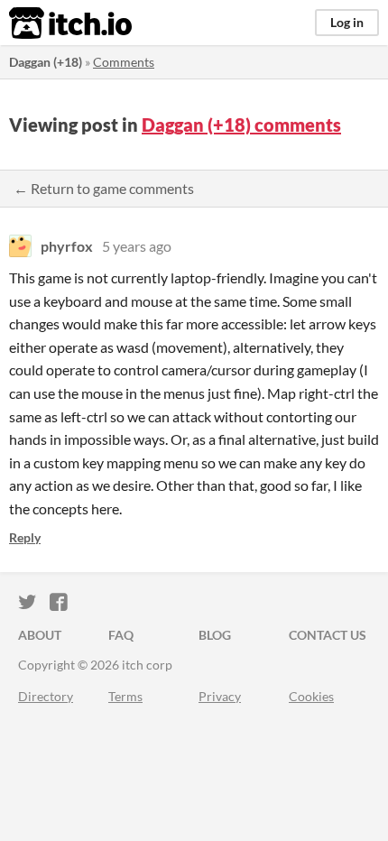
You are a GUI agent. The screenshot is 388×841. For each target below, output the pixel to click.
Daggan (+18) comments (241, 124)
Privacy (220, 696)
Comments (123, 61)
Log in (347, 22)
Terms (125, 696)
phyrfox (67, 245)
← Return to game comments (104, 188)
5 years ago (136, 245)
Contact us (327, 634)
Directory (45, 696)
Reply (25, 537)
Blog (215, 634)
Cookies (311, 696)
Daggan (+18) (45, 61)
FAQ (121, 634)
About (39, 634)
